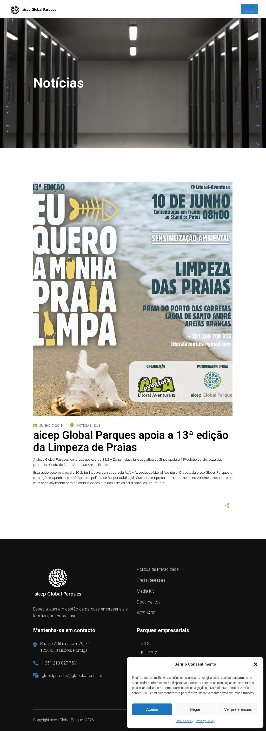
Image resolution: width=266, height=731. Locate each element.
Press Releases (151, 580)
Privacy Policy (205, 721)
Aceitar (152, 709)
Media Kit (145, 591)
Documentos (149, 602)
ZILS (145, 643)
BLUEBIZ (149, 652)
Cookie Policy (184, 721)
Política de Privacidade (158, 569)
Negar (195, 709)
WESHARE (146, 613)
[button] (255, 664)
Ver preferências (238, 709)
